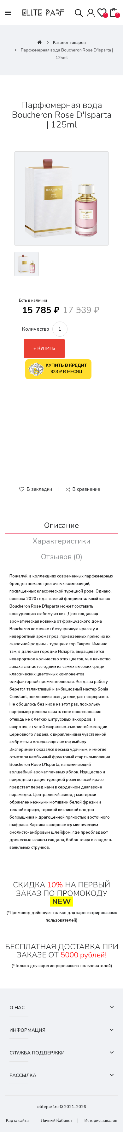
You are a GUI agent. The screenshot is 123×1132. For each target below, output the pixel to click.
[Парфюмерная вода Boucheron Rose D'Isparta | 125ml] (61, 198)
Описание (61, 525)
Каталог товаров (69, 43)
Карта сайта (17, 1121)
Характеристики (61, 541)
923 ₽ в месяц (66, 368)
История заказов (101, 1121)
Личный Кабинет (57, 1121)
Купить (46, 348)
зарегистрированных (96, 913)
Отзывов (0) (61, 557)
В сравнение (86, 489)
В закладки (39, 489)
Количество (35, 329)
